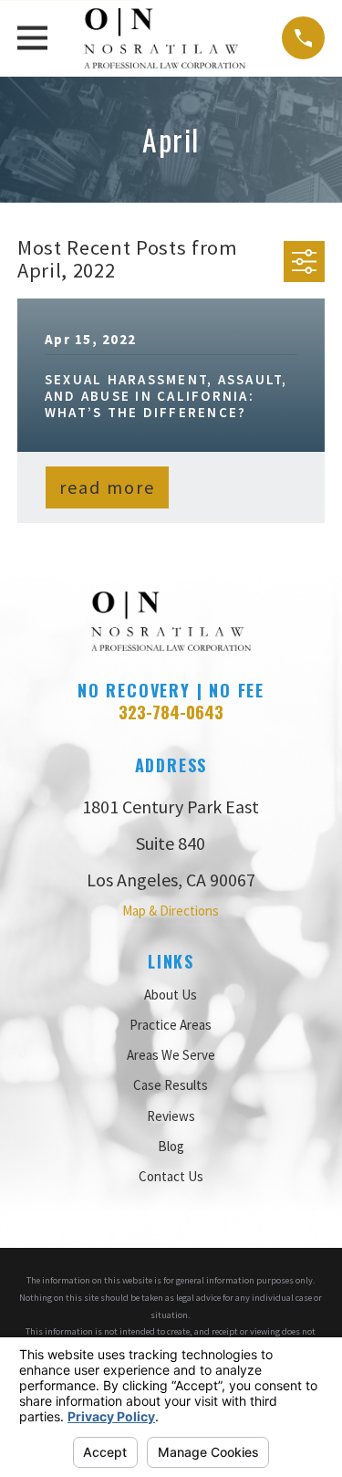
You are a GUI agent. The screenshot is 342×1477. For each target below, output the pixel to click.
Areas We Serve (171, 1054)
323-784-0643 (171, 711)
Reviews (171, 1116)
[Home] (164, 38)
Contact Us (171, 1176)
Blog (171, 1146)
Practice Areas (171, 1024)
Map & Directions (170, 910)
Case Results (170, 1085)
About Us (170, 994)
